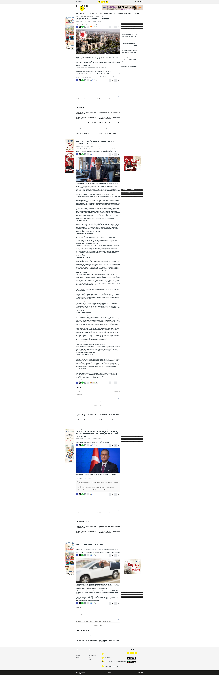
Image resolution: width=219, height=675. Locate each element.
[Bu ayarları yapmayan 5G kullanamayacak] (132, 441)
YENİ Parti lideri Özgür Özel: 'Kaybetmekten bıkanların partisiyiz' (100, 138)
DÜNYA (96, 13)
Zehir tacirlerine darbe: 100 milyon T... (128, 36)
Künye (90, 657)
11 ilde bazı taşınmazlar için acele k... (128, 38)
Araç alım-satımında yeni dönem (95, 541)
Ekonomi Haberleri (84, 541)
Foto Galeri (85, 1)
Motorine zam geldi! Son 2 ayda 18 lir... (129, 57)
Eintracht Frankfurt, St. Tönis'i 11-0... (128, 54)
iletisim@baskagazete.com (109, 653)
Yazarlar (90, 1)
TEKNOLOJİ (105, 13)
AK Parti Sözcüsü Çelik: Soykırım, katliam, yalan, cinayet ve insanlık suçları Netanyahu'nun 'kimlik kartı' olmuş (108, 429)
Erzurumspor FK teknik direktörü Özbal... (129, 45)
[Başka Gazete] (82, 8)
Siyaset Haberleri (84, 16)
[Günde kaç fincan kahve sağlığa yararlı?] (132, 594)
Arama (95, 1)
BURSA (77, 13)
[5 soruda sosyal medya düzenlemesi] (132, 24)
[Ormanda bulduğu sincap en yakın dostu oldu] (132, 436)
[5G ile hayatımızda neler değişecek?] (132, 26)
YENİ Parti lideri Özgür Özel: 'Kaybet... (128, 59)
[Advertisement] (69, 103)
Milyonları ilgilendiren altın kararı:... (128, 61)
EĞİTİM (100, 13)
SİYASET (87, 13)
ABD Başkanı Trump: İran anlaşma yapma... (129, 41)
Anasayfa (77, 16)
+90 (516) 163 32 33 (107, 657)
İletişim (90, 659)
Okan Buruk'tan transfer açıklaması (128, 43)
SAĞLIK (130, 13)
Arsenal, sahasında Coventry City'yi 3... (129, 52)
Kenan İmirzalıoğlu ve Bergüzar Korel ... (129, 50)
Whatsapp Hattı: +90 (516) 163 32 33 (111, 666)
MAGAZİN (111, 13)
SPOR (115, 13)
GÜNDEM (82, 13)
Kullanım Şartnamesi (92, 655)
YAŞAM (125, 13)
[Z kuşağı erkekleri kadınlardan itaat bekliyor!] (132, 439)
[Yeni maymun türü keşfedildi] (132, 28)
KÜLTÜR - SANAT (136, 13)
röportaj (109, 194)
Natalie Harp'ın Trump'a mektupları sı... (129, 64)
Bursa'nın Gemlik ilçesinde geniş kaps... (129, 34)
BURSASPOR (120, 13)
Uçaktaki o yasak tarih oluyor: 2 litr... (128, 48)
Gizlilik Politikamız (92, 653)
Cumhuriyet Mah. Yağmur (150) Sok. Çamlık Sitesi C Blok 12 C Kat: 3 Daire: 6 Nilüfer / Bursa (114, 662)
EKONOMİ (92, 13)
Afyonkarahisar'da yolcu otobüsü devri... (129, 66)
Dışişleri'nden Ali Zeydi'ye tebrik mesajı (95, 16)
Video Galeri (78, 1)
